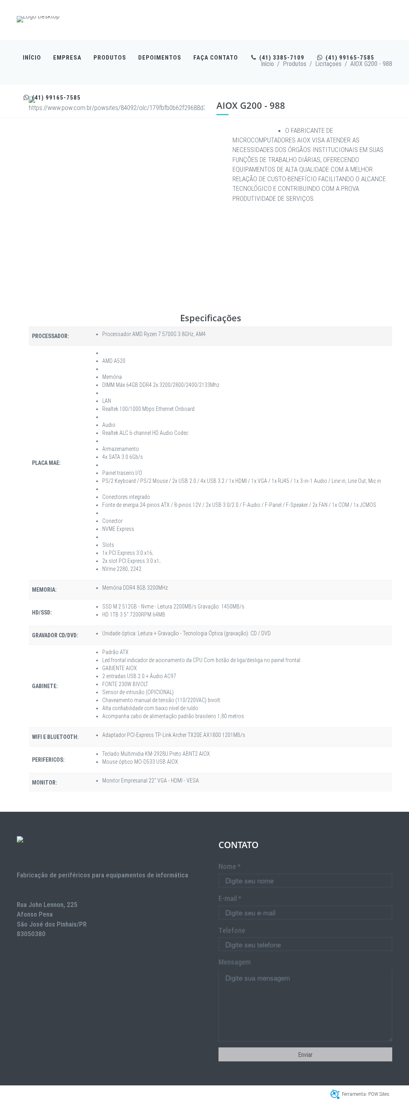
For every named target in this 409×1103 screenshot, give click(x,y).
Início (32, 57)
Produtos (109, 57)
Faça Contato (215, 57)
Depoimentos (159, 57)
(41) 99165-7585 (349, 57)
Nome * (229, 866)
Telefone (231, 930)
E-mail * (229, 898)
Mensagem (234, 962)
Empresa (67, 57)
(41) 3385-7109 (281, 57)
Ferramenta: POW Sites (365, 1094)
